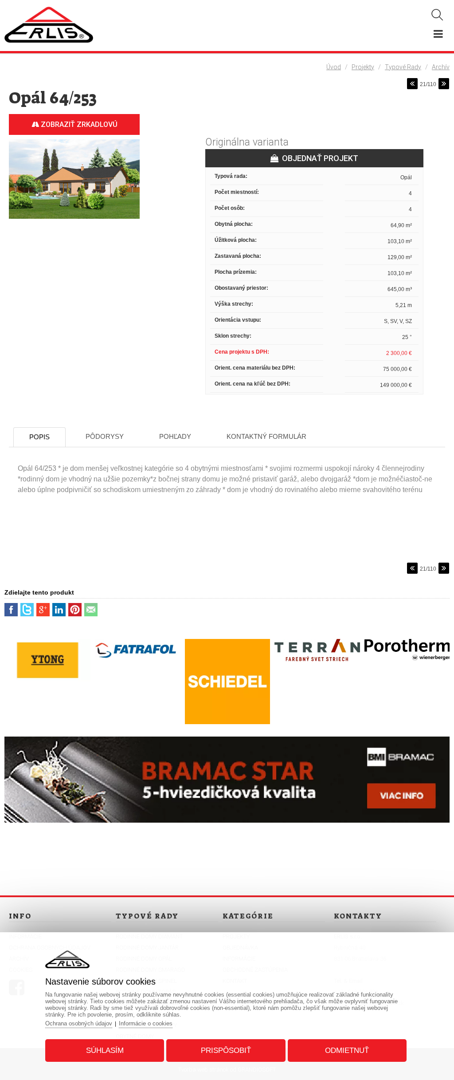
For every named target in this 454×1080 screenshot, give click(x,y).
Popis (39, 437)
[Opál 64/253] (74, 219)
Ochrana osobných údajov (78, 1023)
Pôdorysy (105, 436)
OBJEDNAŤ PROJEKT (318, 158)
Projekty (363, 67)
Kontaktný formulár (266, 436)
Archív (441, 67)
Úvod (333, 67)
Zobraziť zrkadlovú (78, 124)
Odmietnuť (347, 1050)
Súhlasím (105, 1050)
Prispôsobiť (226, 1050)
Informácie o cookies (145, 1023)
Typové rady (403, 67)
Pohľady (175, 436)
